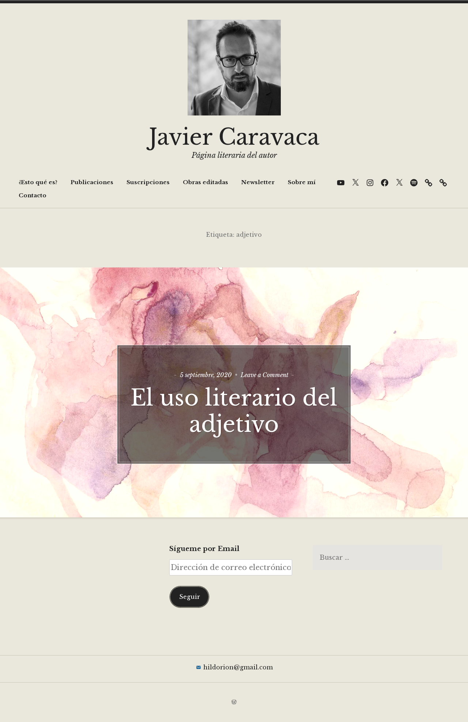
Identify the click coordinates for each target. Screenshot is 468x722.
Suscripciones (148, 182)
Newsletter (258, 182)
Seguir (189, 596)
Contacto (32, 195)
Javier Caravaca (234, 137)
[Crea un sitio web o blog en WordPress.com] (234, 702)
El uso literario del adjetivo (234, 411)
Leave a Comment (264, 375)
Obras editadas (205, 182)
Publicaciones (92, 182)
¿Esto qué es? (38, 182)
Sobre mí (302, 182)
